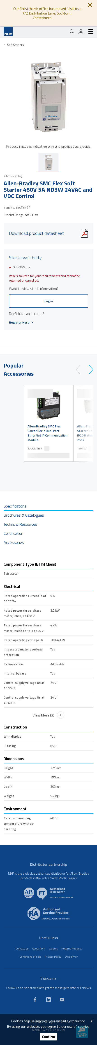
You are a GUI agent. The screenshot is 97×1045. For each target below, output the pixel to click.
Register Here (19, 322)
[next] (89, 369)
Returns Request (71, 948)
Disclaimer (71, 956)
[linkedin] (48, 999)
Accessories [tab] (14, 542)
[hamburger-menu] (88, 31)
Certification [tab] (13, 533)
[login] (81, 31)
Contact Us (22, 948)
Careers (53, 948)
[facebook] (35, 999)
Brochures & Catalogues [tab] (24, 515)
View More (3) (43, 715)
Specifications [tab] (15, 506)
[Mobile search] (72, 31)
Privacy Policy (53, 956)
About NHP (38, 948)
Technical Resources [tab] (20, 524)
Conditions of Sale (30, 956)
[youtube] (62, 999)
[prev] (80, 369)
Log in (48, 301)
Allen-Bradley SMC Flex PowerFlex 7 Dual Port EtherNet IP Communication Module (47, 433)
